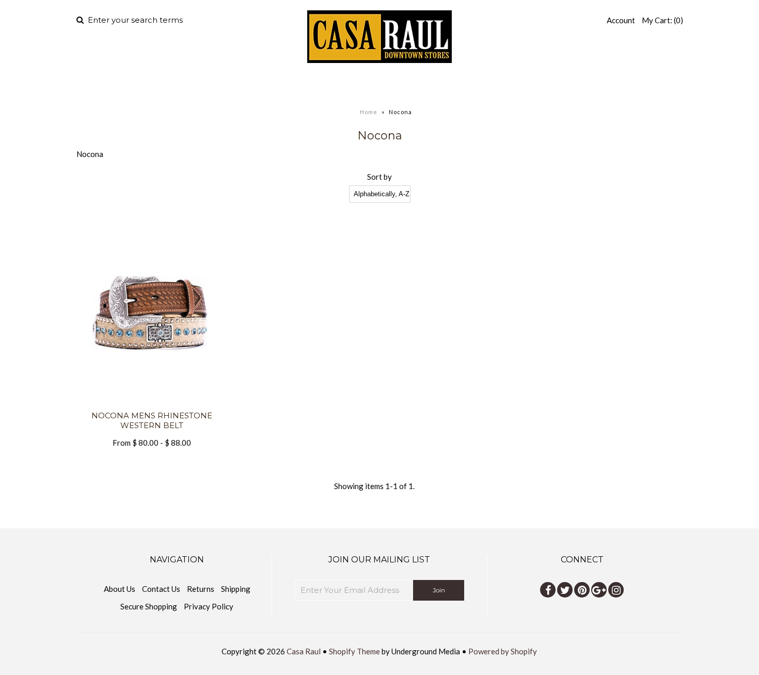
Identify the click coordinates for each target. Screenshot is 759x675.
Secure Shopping (148, 606)
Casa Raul (304, 651)
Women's (361, 85)
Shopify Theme (354, 651)
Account (621, 20)
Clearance (488, 85)
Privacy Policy (208, 606)
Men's (297, 85)
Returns (200, 588)
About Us (119, 588)
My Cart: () (662, 20)
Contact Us (161, 588)
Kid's (421, 85)
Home (255, 85)
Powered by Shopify (502, 651)
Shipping (235, 588)
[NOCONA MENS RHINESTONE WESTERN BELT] (152, 404)
